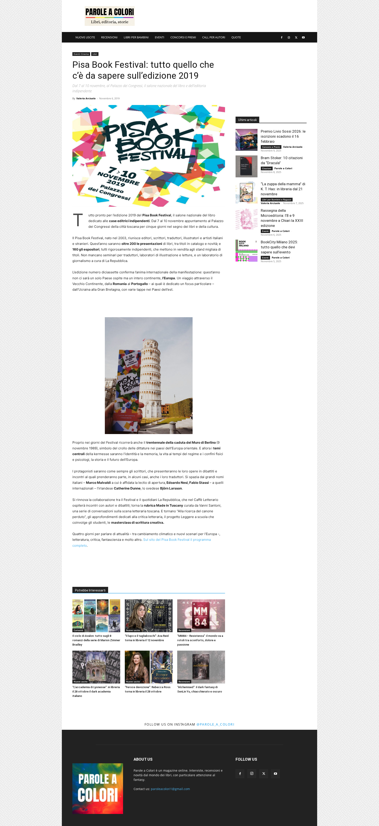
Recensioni (184, 630)
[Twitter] (296, 37)
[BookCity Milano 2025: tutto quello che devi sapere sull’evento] (246, 251)
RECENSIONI (109, 37)
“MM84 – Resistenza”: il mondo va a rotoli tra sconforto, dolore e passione (200, 640)
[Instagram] (289, 37)
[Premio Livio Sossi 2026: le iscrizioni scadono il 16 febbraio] (246, 140)
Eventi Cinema (81, 53)
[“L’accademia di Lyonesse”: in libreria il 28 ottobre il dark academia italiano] (96, 667)
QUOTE (236, 37)
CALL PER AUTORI (213, 37)
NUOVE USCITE (85, 37)
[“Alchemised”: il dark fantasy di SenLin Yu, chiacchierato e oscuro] (201, 667)
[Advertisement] (227, 16)
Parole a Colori (283, 168)
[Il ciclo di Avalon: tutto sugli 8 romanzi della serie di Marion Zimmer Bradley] (96, 615)
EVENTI (159, 37)
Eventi (265, 231)
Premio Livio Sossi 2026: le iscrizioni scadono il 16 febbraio (283, 136)
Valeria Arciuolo (86, 98)
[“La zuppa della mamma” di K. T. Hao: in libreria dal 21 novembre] (246, 192)
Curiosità (78, 630)
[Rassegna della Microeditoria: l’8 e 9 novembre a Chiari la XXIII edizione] (246, 219)
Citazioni (266, 168)
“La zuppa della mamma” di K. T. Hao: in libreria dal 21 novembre (283, 189)
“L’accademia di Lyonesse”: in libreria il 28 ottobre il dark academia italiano (96, 691)
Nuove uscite (133, 630)
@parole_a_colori (215, 724)
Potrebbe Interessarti (90, 590)
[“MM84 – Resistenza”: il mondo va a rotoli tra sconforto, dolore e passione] (201, 615)
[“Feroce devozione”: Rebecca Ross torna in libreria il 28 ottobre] (149, 667)
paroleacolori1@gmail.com (170, 789)
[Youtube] (303, 37)
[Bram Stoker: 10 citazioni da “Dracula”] (246, 166)
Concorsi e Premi (271, 146)
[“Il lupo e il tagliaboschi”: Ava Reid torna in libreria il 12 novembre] (149, 615)
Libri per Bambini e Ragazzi (276, 199)
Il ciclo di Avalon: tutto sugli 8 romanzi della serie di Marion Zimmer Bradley (96, 640)
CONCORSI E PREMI (183, 37)
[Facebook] (281, 37)
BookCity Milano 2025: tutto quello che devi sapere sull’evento (279, 247)
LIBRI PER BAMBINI (136, 37)
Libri (95, 53)
